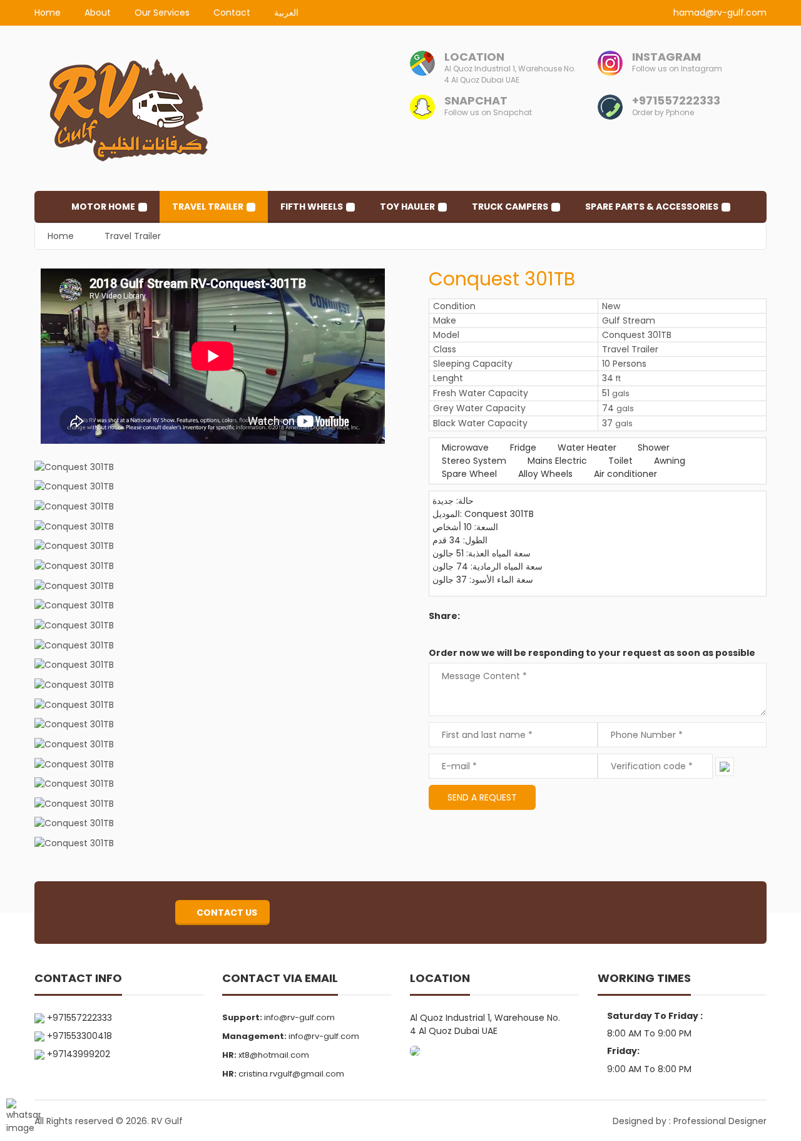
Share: (444, 616)
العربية (286, 13)
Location (474, 56)
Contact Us (226, 912)
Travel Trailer (207, 206)
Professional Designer (720, 1121)
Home (47, 12)
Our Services (162, 12)
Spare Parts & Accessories (651, 206)
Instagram (666, 56)
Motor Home (103, 206)
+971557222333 (676, 100)
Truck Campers (510, 206)
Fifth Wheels (311, 206)
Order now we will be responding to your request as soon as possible (592, 653)
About (97, 12)
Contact (231, 12)
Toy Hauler (407, 206)
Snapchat (476, 100)
